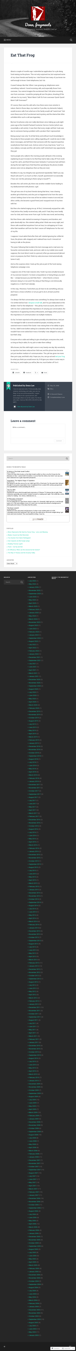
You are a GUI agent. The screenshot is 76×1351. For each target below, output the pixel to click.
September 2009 (35, 1093)
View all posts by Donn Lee (26, 407)
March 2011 (33, 1036)
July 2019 (32, 724)
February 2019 (34, 740)
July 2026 (32, 581)
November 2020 (34, 683)
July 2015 (32, 870)
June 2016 (33, 835)
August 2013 (33, 944)
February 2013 (34, 963)
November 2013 (34, 934)
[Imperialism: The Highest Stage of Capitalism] (67, 485)
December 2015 (34, 855)
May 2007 (32, 1182)
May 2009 (32, 1106)
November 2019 (34, 714)
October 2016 (34, 826)
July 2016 (32, 832)
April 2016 (32, 842)
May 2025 (32, 600)
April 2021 (32, 670)
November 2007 (34, 1163)
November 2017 (34, 788)
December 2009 (34, 1084)
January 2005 (34, 1272)
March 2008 (33, 1151)
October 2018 (34, 753)
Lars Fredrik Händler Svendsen (15, 500)
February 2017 (34, 816)
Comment (59, 441)
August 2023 (33, 625)
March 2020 (33, 705)
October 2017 (34, 791)
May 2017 (32, 807)
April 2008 (32, 1147)
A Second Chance (56, 394)
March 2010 (33, 1074)
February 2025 (34, 609)
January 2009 (34, 1119)
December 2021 (34, 657)
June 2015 (33, 874)
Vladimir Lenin (11, 481)
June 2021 (33, 667)
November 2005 (34, 1240)
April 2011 (32, 1033)
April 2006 (32, 1224)
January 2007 (34, 1195)
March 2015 (33, 883)
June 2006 (33, 1217)
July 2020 (32, 692)
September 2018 (35, 756)
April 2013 (32, 956)
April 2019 (32, 734)
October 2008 (34, 1128)
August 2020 (33, 689)
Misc (51, 389)
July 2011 (32, 1023)
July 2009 (32, 1100)
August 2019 (33, 721)
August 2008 (33, 1135)
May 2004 (32, 1297)
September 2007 (35, 1170)
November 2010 (34, 1049)
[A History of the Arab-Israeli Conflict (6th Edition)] (67, 475)
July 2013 (32, 947)
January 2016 (34, 851)
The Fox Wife (11, 490)
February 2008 (34, 1154)
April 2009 (32, 1109)
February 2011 (34, 1039)
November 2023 (34, 622)
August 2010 (33, 1058)
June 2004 (33, 1294)
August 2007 (33, 1173)
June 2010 (33, 1065)
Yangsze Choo (11, 491)
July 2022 (32, 644)
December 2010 (34, 1045)
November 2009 (34, 1087)
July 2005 (32, 1252)
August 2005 (33, 1249)
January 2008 (34, 1157)
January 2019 (34, 743)
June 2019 (33, 727)
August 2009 (33, 1096)
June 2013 (33, 950)
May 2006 (32, 1221)
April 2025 (32, 603)
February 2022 (34, 651)
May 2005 (32, 1259)
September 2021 (35, 660)
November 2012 (34, 972)
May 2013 (32, 953)
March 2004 (33, 1300)
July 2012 (32, 985)
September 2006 (35, 1208)
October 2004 (34, 1281)
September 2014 (35, 902)
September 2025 (35, 594)
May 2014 (32, 915)
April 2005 (32, 1262)
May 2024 (32, 616)
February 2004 (34, 1303)
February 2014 (34, 925)
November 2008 (34, 1125)
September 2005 (35, 1246)
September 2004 (35, 1284)
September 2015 (35, 864)
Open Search (70, 40)
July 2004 (32, 1291)
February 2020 (34, 708)
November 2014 (34, 896)
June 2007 (33, 1179)
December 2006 (34, 1198)
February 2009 (34, 1116)
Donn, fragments (38, 24)
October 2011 (34, 1014)
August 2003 (33, 1322)
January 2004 (34, 1306)
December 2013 (34, 931)
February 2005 (34, 1268)
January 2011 (34, 1042)
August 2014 (33, 905)
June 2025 (33, 597)
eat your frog (60, 356)
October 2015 (34, 861)
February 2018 (34, 778)
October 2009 (34, 1090)
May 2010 (32, 1068)
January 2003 (34, 1335)
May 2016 (32, 839)
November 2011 (34, 1011)
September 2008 (35, 1131)
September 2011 (35, 1017)
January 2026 (34, 587)
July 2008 (32, 1138)
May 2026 (32, 584)
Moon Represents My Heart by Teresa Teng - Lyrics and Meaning (28, 532)
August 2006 (33, 1211)
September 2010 (35, 1055)
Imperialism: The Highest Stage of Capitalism (21, 480)
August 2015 (33, 867)
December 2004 (34, 1275)
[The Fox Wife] (67, 494)
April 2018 (32, 772)
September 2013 (35, 941)
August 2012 (33, 982)
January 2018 (34, 781)
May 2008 (32, 1144)
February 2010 (34, 1077)
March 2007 (33, 1189)
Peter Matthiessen (12, 509)
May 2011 (32, 1030)
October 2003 (34, 1316)
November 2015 (34, 858)
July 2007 (32, 1176)
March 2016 (33, 845)
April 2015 (32, 880)
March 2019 (33, 737)
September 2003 (35, 1319)
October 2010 (34, 1052)
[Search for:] (38, 458)
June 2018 (33, 765)
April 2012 (32, 995)
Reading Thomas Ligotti (15, 544)
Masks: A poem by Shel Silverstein (18, 535)
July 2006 (32, 1214)
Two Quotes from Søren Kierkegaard (19, 538)
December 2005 (34, 1236)
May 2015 (32, 877)
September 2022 (35, 638)
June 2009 (33, 1103)
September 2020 (35, 686)
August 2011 (33, 1020)
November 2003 (34, 1313)
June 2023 (33, 629)
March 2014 (33, 921)
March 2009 (33, 1112)
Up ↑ (70, 1346)
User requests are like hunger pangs (19, 541)
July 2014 (32, 909)
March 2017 (33, 813)
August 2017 (33, 797)
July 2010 (32, 1061)
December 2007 (34, 1160)
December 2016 (34, 820)
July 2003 (32, 1326)
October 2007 (34, 1166)
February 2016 (34, 848)
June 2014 (33, 912)
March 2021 (33, 673)
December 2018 (34, 746)
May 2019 (32, 730)
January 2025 (34, 613)
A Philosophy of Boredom (15, 499)
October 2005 (34, 1243)
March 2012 (33, 998)
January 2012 (34, 1004)
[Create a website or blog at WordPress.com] (4, 1346)
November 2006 (34, 1202)
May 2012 (32, 991)
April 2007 (32, 1186)
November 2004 (34, 1278)
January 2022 (34, 654)
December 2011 (34, 1007)
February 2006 (34, 1230)
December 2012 (34, 969)
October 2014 (34, 899)
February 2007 (34, 1192)
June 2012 (33, 988)
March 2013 (33, 960)
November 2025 (34, 590)
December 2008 (34, 1122)
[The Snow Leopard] (67, 512)
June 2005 (33, 1256)
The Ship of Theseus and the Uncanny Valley (21, 553)
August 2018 (33, 759)
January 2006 (34, 1233)
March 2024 (33, 619)
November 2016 (34, 823)
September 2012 (35, 979)
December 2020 (34, 679)
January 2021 (34, 676)
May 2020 (32, 699)
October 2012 (34, 975)
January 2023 (34, 635)
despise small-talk (35, 303)
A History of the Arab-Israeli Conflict (18, 471)
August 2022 (33, 641)
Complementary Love (57, 397)
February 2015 (34, 886)
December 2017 (34, 784)
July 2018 (32, 762)
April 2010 (32, 1071)
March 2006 (33, 1227)
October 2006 (34, 1205)
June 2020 (33, 695)
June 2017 (33, 804)
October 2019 (34, 718)
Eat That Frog (23, 55)
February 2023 (34, 632)
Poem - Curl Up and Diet (15, 547)
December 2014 (34, 893)
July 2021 (32, 664)
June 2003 (33, 1329)
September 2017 (35, 794)
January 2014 (34, 928)
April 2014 (32, 918)
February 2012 (34, 1001)
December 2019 (34, 711)
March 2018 (33, 775)
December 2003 (34, 1310)
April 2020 (32, 702)
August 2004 (33, 1287)
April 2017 (32, 810)
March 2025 (33, 606)
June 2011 (33, 1026)
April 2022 (32, 648)
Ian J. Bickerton (11, 472)
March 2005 (33, 1265)
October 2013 (34, 937)
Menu (8, 40)
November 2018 (34, 749)
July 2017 (32, 800)
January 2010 (34, 1081)
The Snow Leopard (13, 508)
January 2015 (34, 890)
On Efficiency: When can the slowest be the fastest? (24, 550)
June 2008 (33, 1141)
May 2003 (32, 1332)
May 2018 (32, 769)
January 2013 (34, 966)
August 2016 (33, 829)
